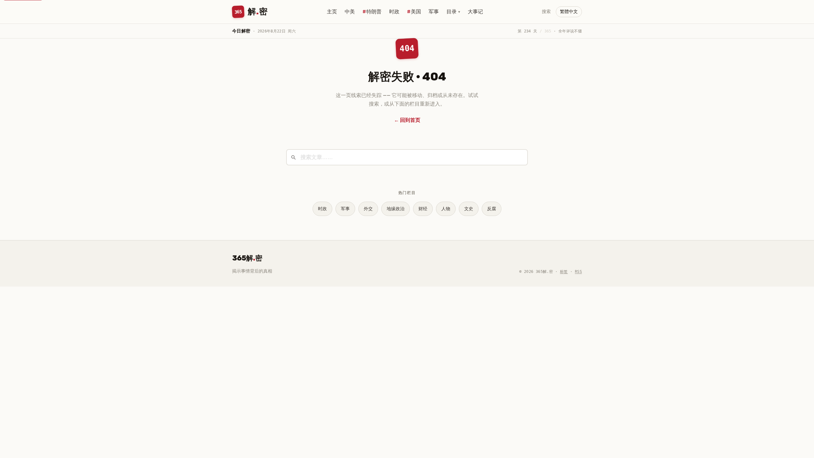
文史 (468, 209)
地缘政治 (395, 209)
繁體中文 (569, 11)
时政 (394, 12)
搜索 (546, 11)
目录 (453, 12)
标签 (564, 271)
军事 (434, 12)
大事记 (475, 12)
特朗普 (374, 12)
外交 (368, 209)
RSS (578, 271)
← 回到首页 (407, 120)
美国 (416, 12)
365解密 (247, 258)
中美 (350, 12)
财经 (422, 209)
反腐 (491, 209)
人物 (445, 209)
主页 (332, 12)
